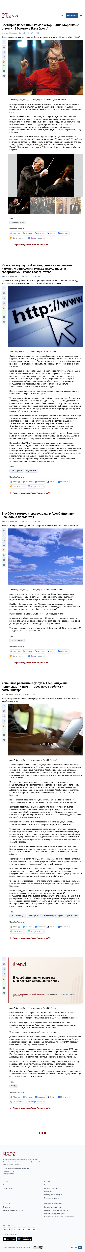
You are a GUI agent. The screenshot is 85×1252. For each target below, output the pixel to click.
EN (72, 1247)
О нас (46, 1185)
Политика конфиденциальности (56, 1210)
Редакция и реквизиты (52, 1188)
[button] (4, 42)
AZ (76, 1247)
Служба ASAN (31, 471)
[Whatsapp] (5, 1229)
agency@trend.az (8, 1173)
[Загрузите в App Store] (9, 1239)
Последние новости (10, 1185)
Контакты (48, 1191)
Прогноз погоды (17, 640)
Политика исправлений (52, 1198)
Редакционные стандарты (53, 1195)
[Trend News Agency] (9, 1153)
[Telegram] (24, 1229)
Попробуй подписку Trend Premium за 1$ (31, 244)
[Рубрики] (81, 15)
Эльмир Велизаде (17, 916)
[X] (14, 1229)
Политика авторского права (54, 1214)
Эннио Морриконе (17, 222)
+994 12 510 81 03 (8, 1171)
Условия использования (53, 1207)
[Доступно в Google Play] (24, 1239)
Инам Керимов (16, 471)
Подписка (6, 1207)
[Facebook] (10, 1229)
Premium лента (8, 1188)
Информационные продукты (13, 1210)
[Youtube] (19, 1229)
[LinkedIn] (29, 1229)
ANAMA (13, 1086)
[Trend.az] (10, 15)
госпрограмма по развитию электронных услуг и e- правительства (53, 916)
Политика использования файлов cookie (59, 1217)
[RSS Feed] (34, 1229)
